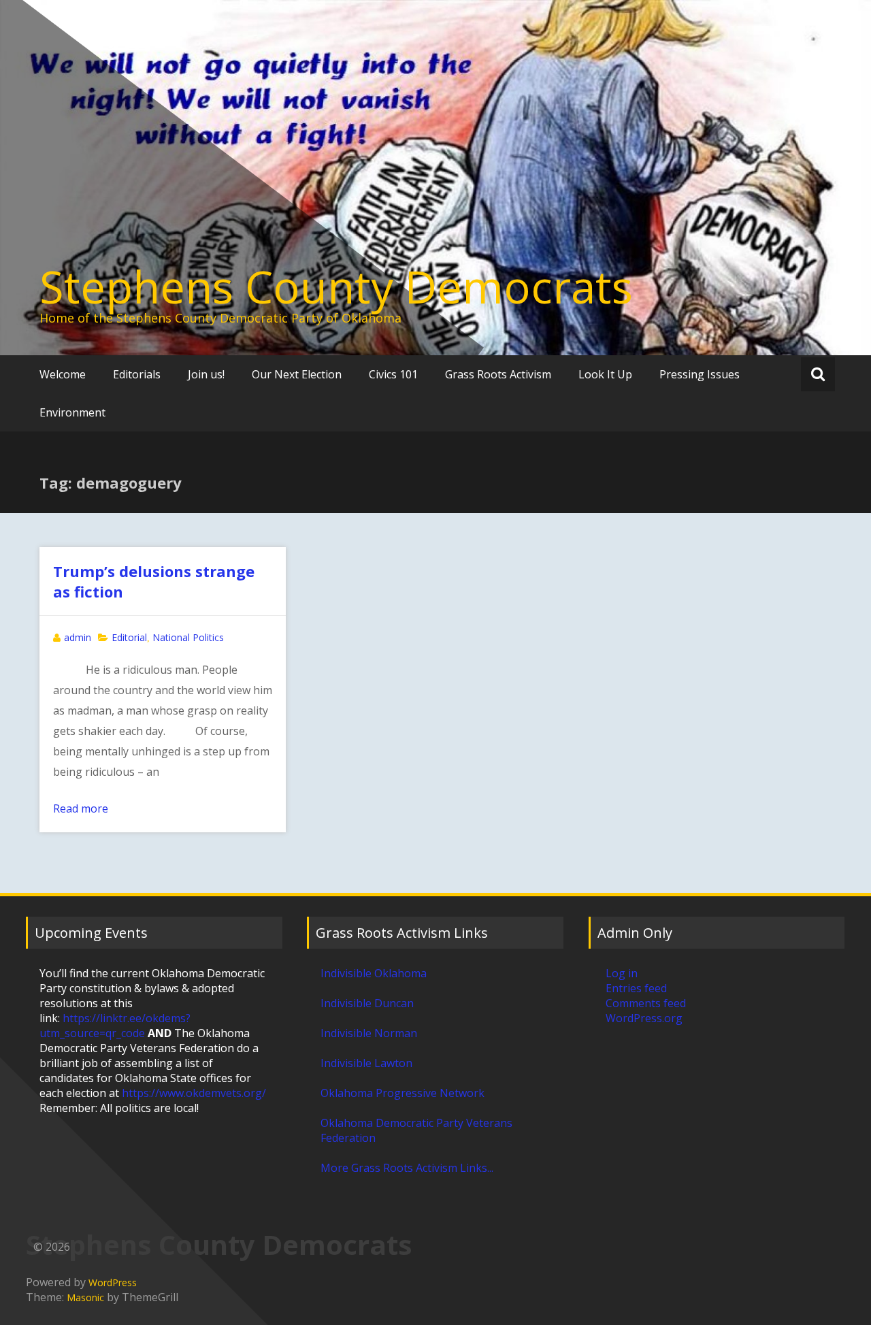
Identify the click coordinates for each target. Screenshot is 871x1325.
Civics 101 (393, 374)
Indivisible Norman (369, 1033)
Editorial (129, 637)
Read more (80, 808)
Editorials (137, 374)
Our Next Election (297, 374)
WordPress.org (644, 1018)
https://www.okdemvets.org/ (194, 1092)
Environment (72, 412)
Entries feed (636, 988)
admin (77, 637)
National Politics (188, 637)
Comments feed (646, 1003)
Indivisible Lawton (366, 1063)
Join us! (206, 374)
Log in (622, 973)
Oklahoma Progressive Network (402, 1092)
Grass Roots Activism (498, 374)
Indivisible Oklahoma (374, 973)
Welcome (62, 374)
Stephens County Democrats (336, 286)
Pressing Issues (699, 374)
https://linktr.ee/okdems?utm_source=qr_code (115, 1026)
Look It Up (605, 374)
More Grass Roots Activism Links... (407, 1167)
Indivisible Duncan (367, 1003)
